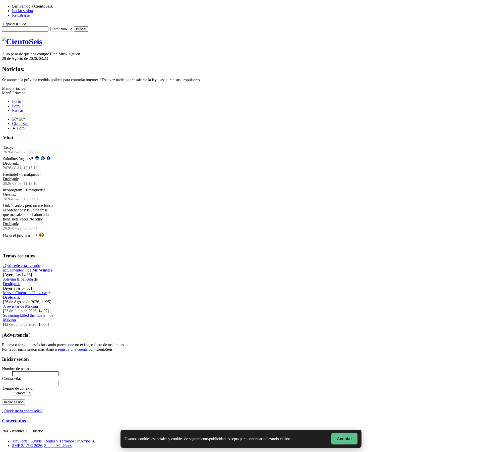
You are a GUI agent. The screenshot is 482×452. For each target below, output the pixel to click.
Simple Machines (58, 445)
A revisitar (11, 306)
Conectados (14, 420)
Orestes (9, 194)
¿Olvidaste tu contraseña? (22, 411)
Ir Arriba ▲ (86, 441)
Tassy (7, 147)
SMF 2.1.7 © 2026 (27, 445)
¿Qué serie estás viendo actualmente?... (21, 267)
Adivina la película (18, 279)
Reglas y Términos (59, 441)
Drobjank (10, 163)
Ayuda (36, 441)
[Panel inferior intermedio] (22, 119)
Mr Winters (42, 270)
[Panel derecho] (15, 119)
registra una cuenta (73, 349)
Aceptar (344, 439)
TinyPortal (20, 441)
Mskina (31, 306)
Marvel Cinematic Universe (25, 293)
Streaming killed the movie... (25, 315)
